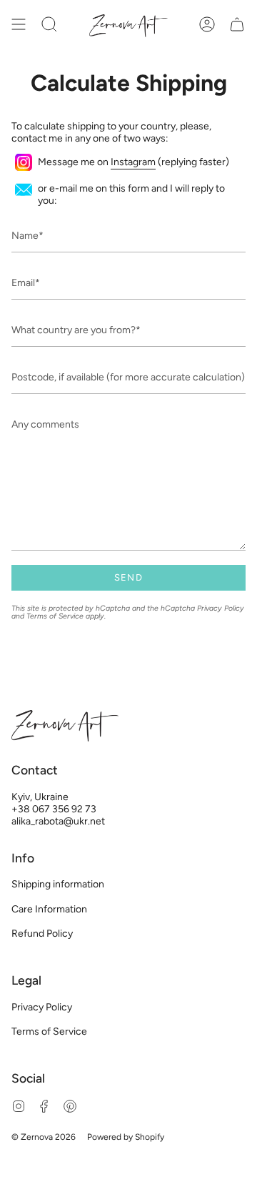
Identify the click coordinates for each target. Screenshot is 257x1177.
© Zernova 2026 (43, 1137)
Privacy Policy (220, 608)
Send (128, 577)
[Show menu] (18, 24)
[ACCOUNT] (207, 24)
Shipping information (57, 884)
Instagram (133, 162)
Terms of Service (55, 616)
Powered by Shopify (125, 1137)
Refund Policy (42, 933)
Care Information (49, 909)
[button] (49, 24)
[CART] (237, 24)
